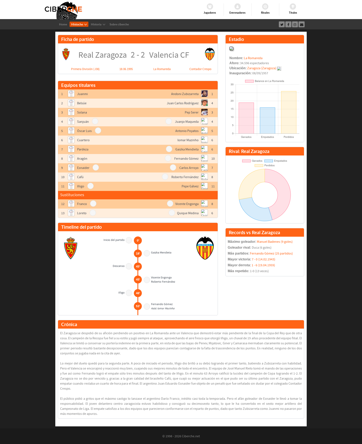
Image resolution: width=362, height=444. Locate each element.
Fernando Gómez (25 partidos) (271, 253)
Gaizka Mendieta (187, 149)
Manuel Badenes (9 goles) (275, 242)
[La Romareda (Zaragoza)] (231, 48)
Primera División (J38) (85, 69)
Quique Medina (188, 213)
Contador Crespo (200, 69)
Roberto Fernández (185, 177)
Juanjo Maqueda (187, 122)
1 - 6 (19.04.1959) (263, 265)
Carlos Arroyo (189, 168)
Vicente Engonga (187, 204)
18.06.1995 (126, 69)
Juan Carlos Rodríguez (183, 103)
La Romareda (162, 69)
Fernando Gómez (186, 159)
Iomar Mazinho (188, 140)
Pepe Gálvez (190, 186)
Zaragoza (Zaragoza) (261, 68)
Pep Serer (192, 112)
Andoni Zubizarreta (185, 94)
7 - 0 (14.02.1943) (263, 259)
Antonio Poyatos (187, 131)
